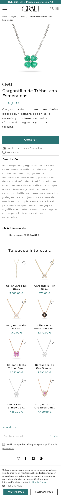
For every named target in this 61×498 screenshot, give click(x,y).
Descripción (10, 159)
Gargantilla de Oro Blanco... (44, 366)
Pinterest (41, 458)
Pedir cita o (15, 148)
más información (32, 148)
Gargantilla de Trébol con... (16, 366)
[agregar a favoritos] (24, 263)
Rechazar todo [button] (44, 492)
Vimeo (33, 458)
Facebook (25, 458)
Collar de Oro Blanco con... (16, 406)
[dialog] (30, 482)
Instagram (18, 458)
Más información (14, 228)
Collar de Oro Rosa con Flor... (44, 327)
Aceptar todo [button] (16, 492)
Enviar (54, 436)
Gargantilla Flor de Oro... (16, 327)
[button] (30, 486)
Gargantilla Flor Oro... (44, 287)
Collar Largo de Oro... (16, 287)
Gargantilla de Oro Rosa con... (44, 406)
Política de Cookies (38, 482)
